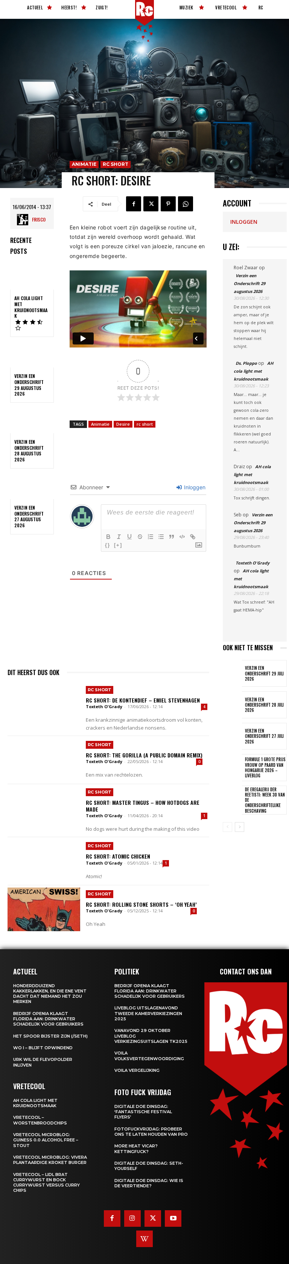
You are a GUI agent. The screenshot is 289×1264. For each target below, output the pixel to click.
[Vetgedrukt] (108, 536)
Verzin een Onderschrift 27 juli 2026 (264, 736)
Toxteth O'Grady (104, 706)
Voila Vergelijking (137, 1070)
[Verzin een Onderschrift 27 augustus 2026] (32, 486)
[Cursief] (119, 536)
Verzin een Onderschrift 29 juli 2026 (264, 673)
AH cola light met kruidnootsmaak (30, 307)
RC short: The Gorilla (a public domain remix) (144, 755)
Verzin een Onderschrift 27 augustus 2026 (29, 516)
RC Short (115, 164)
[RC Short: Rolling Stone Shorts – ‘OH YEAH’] (44, 909)
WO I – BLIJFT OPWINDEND (43, 1047)
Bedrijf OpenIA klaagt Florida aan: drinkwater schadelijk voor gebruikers (48, 1019)
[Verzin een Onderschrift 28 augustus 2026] (32, 420)
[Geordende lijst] (150, 536)
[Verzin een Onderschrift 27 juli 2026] (232, 736)
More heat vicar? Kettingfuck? (136, 1148)
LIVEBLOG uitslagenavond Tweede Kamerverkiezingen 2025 (148, 1013)
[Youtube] (173, 1218)
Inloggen (194, 487)
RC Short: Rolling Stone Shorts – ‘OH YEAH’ (141, 904)
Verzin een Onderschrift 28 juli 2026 (264, 704)
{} (107, 545)
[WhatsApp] (185, 203)
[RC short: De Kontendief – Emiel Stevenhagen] (44, 706)
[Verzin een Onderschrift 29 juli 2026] (232, 673)
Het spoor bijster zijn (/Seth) (50, 1036)
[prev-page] (227, 827)
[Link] (192, 536)
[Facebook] (133, 203)
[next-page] (239, 827)
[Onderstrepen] (129, 536)
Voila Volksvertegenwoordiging (149, 1055)
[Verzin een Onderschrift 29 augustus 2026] (32, 354)
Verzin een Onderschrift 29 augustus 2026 (29, 385)
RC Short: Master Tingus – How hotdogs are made (142, 805)
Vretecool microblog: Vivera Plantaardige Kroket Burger (50, 1160)
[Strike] (140, 536)
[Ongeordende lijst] (161, 536)
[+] (118, 545)
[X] (150, 203)
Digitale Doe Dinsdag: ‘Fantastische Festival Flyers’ (143, 1112)
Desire (123, 424)
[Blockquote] (171, 536)
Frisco (39, 219)
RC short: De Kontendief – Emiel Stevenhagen (143, 700)
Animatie (84, 164)
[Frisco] (24, 219)
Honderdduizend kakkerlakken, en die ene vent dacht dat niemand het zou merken (50, 994)
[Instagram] (132, 1218)
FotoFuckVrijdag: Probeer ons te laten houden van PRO (151, 1131)
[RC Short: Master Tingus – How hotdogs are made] (44, 808)
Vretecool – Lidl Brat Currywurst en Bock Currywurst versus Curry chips (46, 1182)
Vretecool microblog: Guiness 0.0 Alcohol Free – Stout (45, 1140)
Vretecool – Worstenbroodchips (40, 1120)
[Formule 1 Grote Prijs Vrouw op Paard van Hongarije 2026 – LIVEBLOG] (232, 767)
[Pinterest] (168, 203)
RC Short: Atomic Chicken (118, 856)
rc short (145, 424)
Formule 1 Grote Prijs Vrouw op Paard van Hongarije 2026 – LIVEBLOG (265, 767)
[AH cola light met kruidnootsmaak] (32, 277)
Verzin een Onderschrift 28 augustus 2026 (29, 451)
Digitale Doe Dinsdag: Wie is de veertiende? (148, 1183)
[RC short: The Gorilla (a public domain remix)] (44, 760)
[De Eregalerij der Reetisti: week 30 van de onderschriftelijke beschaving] (232, 799)
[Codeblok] (182, 536)
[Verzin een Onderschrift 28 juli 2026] (232, 704)
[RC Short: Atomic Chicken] (44, 861)
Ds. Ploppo (246, 363)
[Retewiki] (144, 1239)
